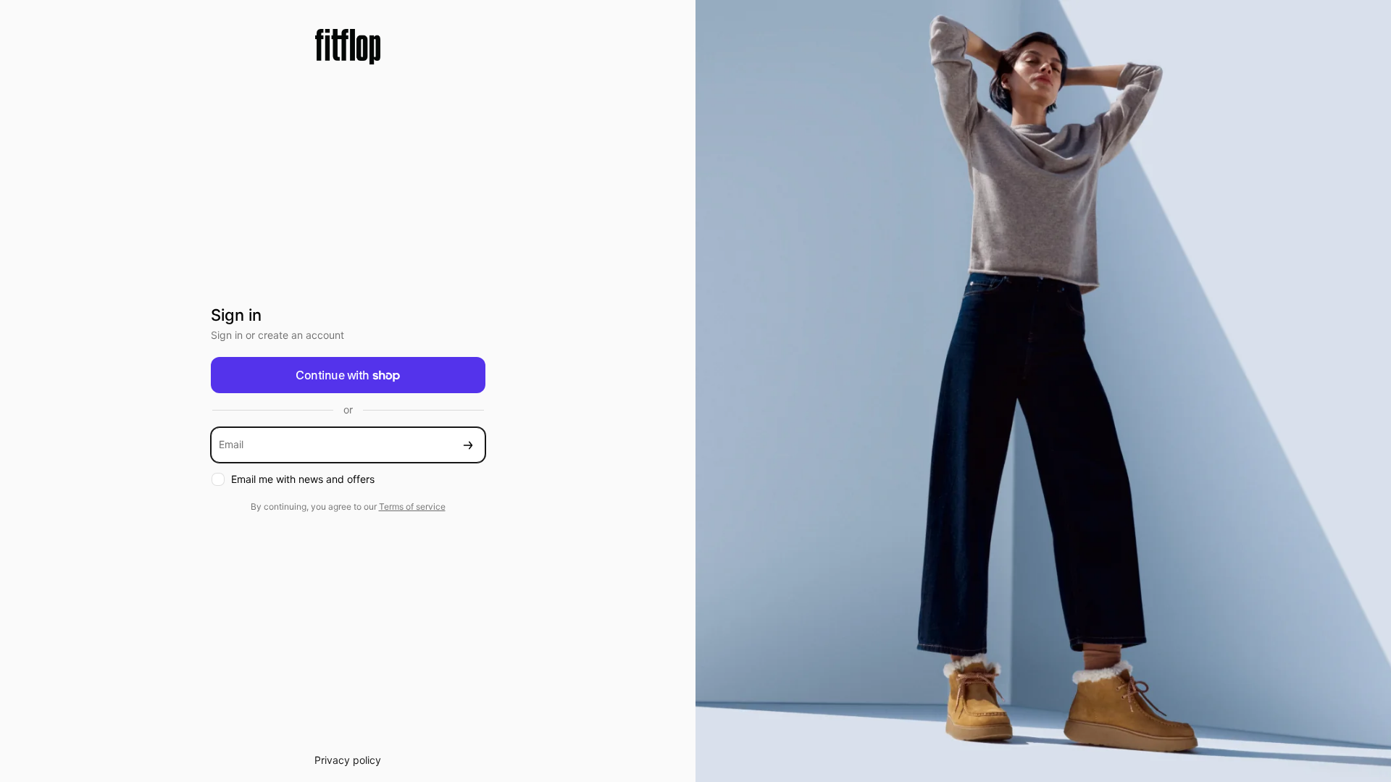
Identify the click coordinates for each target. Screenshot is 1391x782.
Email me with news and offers (303, 479)
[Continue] (468, 445)
